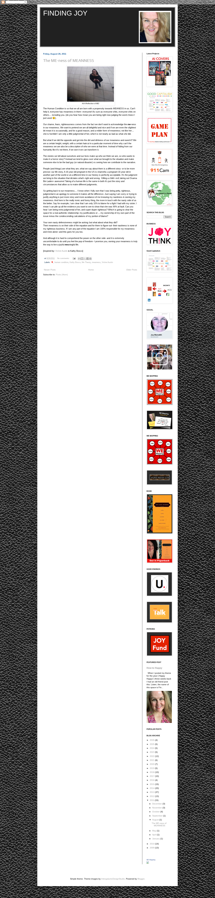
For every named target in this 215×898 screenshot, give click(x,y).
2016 (152, 780)
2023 (152, 752)
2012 (152, 796)
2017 (152, 776)
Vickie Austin (61, 251)
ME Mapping (151, 860)
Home (91, 270)
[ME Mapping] (148, 863)
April (154, 834)
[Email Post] (74, 258)
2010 (152, 844)
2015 (152, 784)
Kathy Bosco (75, 262)
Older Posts (131, 270)
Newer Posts (50, 270)
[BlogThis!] (82, 258)
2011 (152, 800)
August (155, 820)
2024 (152, 748)
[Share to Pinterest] (90, 258)
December (157, 804)
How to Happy (154, 668)
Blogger (141, 879)
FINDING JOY (65, 13)
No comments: (63, 258)
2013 (152, 792)
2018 (152, 772)
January (156, 838)
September (157, 816)
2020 (152, 764)
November (157, 807)
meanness (96, 262)
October (156, 811)
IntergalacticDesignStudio (113, 879)
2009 (152, 848)
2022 (152, 756)
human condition (61, 262)
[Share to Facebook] (87, 258)
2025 (152, 744)
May (154, 831)
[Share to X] (84, 258)
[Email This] (79, 258)
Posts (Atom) (62, 274)
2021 (152, 760)
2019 (152, 768)
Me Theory (86, 262)
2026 (152, 740)
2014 (152, 788)
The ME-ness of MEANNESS (68, 60)
